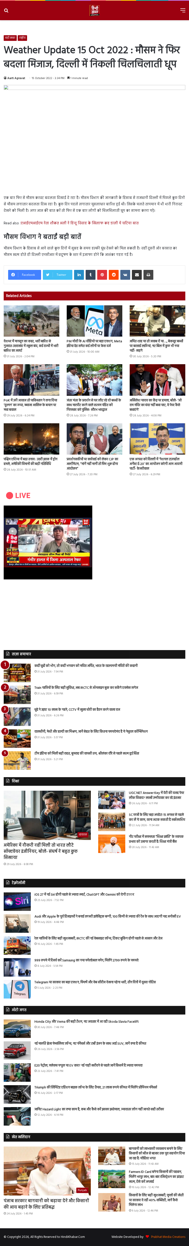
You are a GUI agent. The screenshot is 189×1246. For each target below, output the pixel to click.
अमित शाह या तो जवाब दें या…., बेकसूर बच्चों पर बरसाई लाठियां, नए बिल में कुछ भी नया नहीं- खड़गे (156, 346)
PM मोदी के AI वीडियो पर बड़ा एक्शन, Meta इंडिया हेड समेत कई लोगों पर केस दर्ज (94, 344)
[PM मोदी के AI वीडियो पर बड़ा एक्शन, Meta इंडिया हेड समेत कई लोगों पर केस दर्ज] (94, 321)
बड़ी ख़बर (10, 37)
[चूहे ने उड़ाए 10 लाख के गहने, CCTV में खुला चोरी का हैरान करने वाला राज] (17, 716)
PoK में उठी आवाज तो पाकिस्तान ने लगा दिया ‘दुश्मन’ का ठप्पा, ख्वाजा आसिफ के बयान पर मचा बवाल (30, 405)
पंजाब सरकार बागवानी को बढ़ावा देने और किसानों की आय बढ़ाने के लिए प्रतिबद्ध (46, 1204)
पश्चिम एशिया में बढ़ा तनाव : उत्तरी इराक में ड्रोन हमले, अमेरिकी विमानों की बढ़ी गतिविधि (30, 462)
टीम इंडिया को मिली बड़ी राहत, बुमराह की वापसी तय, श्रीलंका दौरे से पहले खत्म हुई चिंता (86, 753)
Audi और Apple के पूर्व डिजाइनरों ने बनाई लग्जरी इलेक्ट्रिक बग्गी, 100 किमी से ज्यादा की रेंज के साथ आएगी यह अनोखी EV (107, 916)
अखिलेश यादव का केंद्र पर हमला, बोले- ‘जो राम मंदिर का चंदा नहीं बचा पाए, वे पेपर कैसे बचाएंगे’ (156, 405)
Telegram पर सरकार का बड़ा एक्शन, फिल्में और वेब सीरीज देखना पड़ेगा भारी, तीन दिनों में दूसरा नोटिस (95, 982)
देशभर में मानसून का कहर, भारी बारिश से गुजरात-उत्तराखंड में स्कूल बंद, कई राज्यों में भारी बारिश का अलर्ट (31, 346)
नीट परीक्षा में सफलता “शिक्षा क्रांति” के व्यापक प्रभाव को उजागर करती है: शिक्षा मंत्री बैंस (156, 839)
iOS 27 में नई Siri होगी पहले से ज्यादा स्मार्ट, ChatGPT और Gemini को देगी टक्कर (84, 895)
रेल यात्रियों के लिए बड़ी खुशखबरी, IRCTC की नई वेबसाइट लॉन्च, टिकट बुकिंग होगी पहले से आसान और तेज (98, 938)
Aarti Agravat (16, 78)
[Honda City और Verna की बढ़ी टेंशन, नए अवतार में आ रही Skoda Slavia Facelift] (17, 1028)
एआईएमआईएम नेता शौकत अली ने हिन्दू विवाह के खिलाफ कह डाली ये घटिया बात (80, 223)
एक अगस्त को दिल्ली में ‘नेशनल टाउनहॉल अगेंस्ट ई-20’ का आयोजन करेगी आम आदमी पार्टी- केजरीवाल (156, 464)
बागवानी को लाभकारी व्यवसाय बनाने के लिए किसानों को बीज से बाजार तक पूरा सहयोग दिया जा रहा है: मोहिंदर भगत (157, 1153)
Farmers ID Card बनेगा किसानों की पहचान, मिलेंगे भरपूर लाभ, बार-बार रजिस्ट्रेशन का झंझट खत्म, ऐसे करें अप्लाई (156, 1176)
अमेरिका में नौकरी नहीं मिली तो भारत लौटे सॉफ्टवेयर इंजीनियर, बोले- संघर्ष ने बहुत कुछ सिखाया (41, 851)
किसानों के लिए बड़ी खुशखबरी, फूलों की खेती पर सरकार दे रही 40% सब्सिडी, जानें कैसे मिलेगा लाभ (156, 1200)
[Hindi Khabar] (94, 10)
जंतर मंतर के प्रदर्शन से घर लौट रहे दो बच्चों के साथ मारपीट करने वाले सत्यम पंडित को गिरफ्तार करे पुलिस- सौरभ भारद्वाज (94, 405)
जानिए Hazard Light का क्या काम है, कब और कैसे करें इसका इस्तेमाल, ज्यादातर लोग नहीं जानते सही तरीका (99, 1109)
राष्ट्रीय (22, 37)
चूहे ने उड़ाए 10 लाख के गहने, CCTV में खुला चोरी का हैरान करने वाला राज (77, 710)
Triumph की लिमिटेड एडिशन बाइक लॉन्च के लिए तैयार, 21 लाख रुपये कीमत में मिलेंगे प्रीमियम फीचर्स (95, 1087)
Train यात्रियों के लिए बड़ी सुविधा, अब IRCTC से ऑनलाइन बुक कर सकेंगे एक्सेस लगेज (86, 688)
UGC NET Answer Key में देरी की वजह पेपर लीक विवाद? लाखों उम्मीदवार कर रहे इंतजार (156, 795)
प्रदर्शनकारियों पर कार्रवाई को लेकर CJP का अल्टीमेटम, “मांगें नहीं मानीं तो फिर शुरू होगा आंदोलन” (92, 464)
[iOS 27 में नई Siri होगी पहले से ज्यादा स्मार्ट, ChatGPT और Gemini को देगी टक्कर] (17, 901)
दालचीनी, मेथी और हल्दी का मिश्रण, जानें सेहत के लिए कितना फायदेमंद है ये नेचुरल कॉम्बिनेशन (91, 732)
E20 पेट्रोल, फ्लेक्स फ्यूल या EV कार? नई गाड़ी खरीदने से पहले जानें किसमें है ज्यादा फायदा (88, 1065)
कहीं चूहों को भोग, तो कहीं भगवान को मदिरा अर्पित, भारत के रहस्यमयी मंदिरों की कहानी (86, 666)
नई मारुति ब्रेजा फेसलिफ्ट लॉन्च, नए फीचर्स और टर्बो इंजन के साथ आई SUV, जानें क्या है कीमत (90, 1044)
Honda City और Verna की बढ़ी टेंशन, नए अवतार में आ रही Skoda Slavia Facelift (86, 1022)
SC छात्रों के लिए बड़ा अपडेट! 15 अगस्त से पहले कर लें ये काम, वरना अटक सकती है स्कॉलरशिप (157, 817)
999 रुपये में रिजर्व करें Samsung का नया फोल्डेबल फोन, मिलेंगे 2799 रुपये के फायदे (86, 960)
